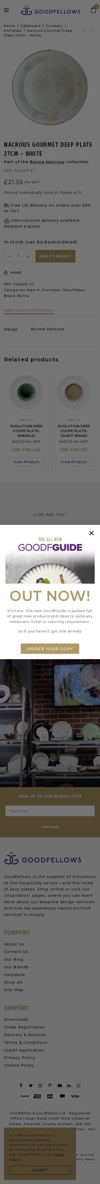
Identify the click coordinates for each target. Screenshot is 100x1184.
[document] (50, 592)
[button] (92, 533)
